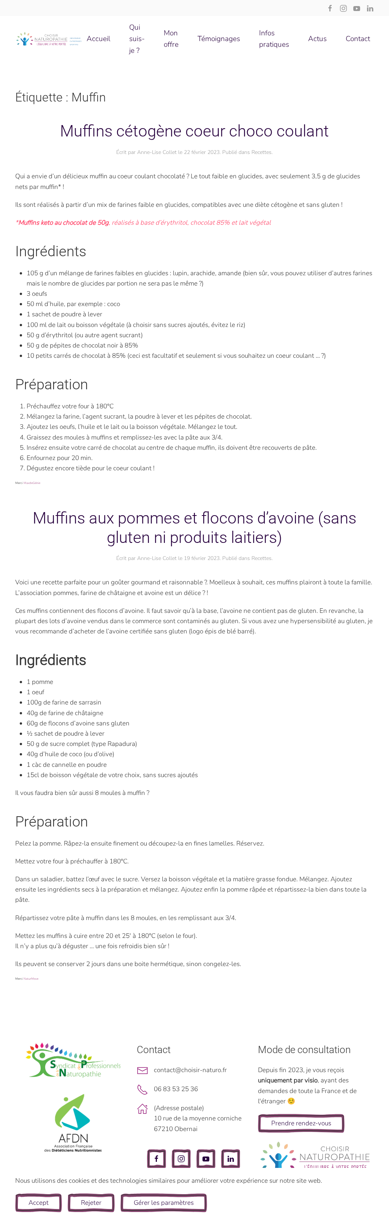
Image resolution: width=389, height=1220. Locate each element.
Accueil (98, 39)
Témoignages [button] (219, 39)
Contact (358, 39)
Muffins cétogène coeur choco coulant (194, 131)
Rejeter (91, 1202)
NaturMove (31, 979)
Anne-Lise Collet (157, 152)
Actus (317, 39)
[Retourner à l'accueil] (49, 39)
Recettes (261, 152)
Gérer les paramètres (164, 1202)
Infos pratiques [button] (274, 38)
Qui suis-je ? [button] (137, 39)
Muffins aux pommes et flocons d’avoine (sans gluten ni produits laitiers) (194, 527)
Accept (38, 1202)
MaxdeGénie (32, 483)
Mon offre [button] (171, 38)
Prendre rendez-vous (301, 1123)
